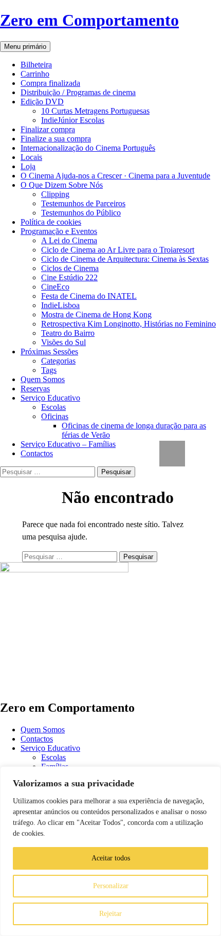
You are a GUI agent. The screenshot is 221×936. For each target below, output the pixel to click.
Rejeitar (110, 913)
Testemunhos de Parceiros (83, 203)
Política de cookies (51, 222)
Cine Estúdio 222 (69, 277)
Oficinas (54, 416)
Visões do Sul (63, 342)
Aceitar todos (110, 858)
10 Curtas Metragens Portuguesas (95, 110)
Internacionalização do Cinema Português (88, 147)
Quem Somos (43, 379)
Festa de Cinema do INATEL (89, 296)
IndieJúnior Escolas (72, 120)
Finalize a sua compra (56, 138)
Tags (49, 370)
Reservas (35, 388)
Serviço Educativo (50, 397)
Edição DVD (42, 101)
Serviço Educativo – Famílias (68, 444)
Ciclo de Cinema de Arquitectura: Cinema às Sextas (125, 259)
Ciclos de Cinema (70, 268)
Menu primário (25, 46)
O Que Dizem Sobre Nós (62, 185)
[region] (110, 851)
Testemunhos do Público (81, 212)
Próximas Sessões (49, 351)
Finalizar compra (48, 129)
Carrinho (35, 73)
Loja (28, 166)
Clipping (55, 194)
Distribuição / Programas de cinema (78, 92)
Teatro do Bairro (68, 333)
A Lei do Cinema (69, 240)
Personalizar (110, 886)
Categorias (58, 360)
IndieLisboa (60, 305)
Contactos (37, 453)
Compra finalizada (50, 83)
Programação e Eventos (59, 231)
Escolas (53, 407)
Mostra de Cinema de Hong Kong (96, 314)
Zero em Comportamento (89, 20)
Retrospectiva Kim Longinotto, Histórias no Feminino (128, 323)
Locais (31, 157)
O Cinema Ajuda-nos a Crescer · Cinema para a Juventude (115, 175)
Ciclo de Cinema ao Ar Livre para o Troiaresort (117, 249)
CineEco (55, 286)
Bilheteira (36, 64)
